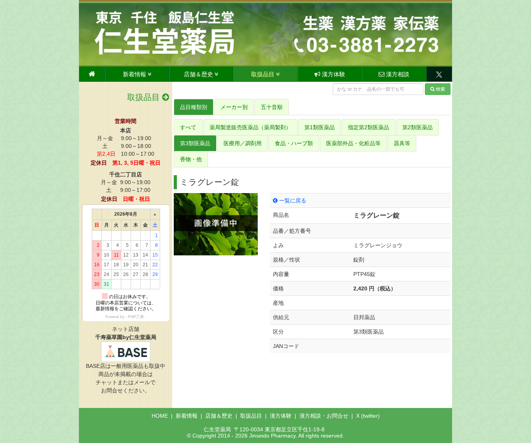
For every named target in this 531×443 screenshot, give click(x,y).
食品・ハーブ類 (294, 143)
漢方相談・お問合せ (323, 416)
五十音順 (272, 107)
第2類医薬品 (417, 127)
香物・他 (191, 159)
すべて (188, 127)
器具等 (402, 143)
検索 (440, 89)
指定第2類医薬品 (368, 127)
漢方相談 (396, 74)
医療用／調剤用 (243, 143)
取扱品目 (263, 74)
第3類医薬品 (195, 143)
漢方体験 (332, 74)
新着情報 (135, 74)
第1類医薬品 (319, 127)
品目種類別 (193, 107)
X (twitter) (368, 416)
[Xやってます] (439, 74)
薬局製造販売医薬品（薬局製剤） (250, 127)
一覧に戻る (292, 200)
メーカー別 (234, 107)
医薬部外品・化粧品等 (353, 143)
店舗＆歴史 (199, 74)
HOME (160, 416)
